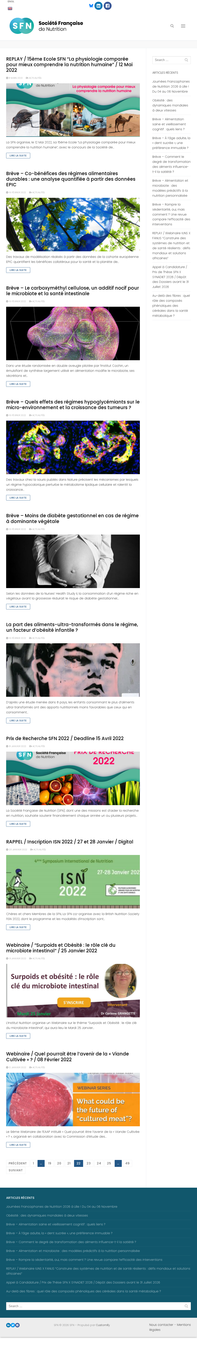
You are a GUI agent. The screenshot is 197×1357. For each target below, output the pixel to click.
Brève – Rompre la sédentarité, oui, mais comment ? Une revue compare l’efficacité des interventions (171, 214)
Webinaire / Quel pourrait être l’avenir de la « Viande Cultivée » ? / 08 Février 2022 (67, 1056)
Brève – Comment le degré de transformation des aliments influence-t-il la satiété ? (171, 164)
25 (109, 1163)
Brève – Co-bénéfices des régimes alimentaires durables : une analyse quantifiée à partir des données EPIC (70, 179)
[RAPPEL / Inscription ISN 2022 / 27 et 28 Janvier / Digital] (73, 881)
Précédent (18, 1163)
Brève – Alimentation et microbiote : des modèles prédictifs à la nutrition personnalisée (170, 188)
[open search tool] (172, 26)
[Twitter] (13, 1325)
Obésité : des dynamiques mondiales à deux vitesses (170, 105)
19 (49, 1163)
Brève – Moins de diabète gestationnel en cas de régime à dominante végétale (72, 518)
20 (59, 1163)
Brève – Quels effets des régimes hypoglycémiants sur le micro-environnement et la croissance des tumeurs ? (73, 404)
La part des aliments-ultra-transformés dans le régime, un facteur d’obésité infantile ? (72, 627)
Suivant (16, 1170)
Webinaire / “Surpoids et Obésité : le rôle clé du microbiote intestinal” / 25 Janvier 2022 (60, 947)
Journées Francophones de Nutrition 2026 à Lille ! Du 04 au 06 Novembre (171, 86)
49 (127, 1163)
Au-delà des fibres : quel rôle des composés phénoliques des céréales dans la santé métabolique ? (171, 305)
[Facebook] (108, 6)
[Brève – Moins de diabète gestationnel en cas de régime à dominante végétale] (73, 561)
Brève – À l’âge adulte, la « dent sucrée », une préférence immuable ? (171, 143)
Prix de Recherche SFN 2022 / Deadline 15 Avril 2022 (65, 738)
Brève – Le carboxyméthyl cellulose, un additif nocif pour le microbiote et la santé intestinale (72, 290)
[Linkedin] (98, 6)
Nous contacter (161, 1325)
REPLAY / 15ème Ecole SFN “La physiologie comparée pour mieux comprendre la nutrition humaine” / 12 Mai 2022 (69, 64)
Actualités (35, 77)
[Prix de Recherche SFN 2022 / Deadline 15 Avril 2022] (73, 778)
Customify (103, 1325)
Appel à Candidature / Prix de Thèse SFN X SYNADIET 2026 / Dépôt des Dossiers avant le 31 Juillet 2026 (170, 277)
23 (89, 1163)
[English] (10, 9)
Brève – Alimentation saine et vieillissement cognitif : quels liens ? (169, 124)
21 (69, 1163)
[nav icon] (183, 26)
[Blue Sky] (89, 6)
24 (99, 1163)
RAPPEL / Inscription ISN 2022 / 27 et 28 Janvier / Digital (69, 842)
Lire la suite (18, 155)
